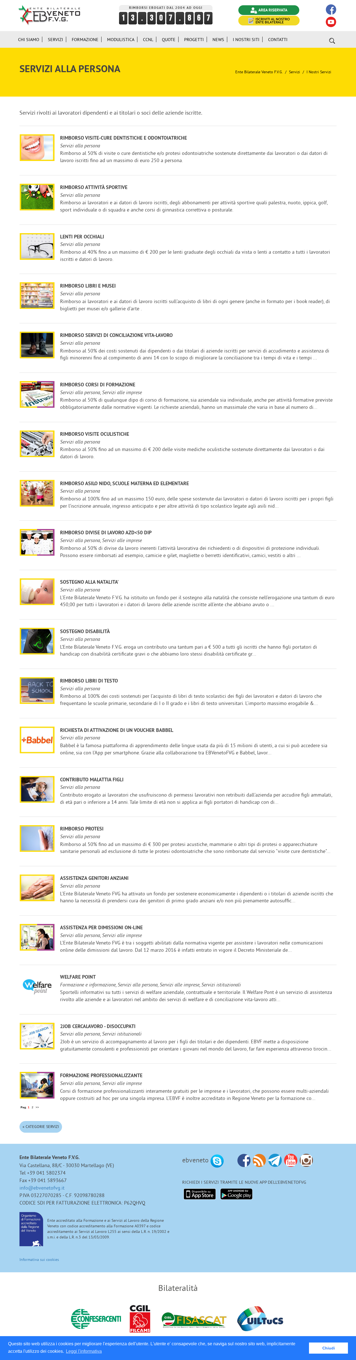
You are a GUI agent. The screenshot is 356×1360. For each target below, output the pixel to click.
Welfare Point (78, 977)
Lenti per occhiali (82, 237)
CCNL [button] (148, 39)
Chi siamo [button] (28, 39)
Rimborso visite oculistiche (94, 434)
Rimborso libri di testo (89, 681)
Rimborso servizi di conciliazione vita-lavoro (116, 336)
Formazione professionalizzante (101, 1076)
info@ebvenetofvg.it (42, 1188)
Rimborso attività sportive (93, 188)
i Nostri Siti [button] (246, 39)
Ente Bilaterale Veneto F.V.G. (259, 71)
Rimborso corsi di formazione (97, 385)
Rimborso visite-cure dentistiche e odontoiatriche (123, 138)
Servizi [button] (55, 39)
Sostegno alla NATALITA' (89, 582)
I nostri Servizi (318, 71)
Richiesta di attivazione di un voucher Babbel (116, 730)
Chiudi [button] (328, 1348)
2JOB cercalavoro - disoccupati (97, 1027)
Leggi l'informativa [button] (84, 1351)
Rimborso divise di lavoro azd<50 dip (106, 533)
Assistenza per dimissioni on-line (101, 928)
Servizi (294, 71)
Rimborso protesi (81, 829)
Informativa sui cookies (39, 1259)
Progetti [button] (194, 39)
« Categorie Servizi (41, 1126)
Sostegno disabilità (85, 632)
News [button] (218, 39)
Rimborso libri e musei (88, 286)
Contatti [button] (278, 39)
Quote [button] (168, 39)
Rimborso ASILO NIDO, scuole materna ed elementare (124, 484)
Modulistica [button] (120, 39)
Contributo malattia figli (91, 780)
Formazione (85, 39)
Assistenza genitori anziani (94, 878)
